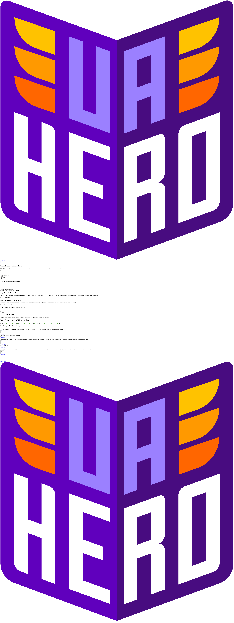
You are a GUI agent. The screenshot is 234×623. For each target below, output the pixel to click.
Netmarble (2, 337)
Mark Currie (2, 354)
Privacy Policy (3, 361)
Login (1, 261)
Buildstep (2, 357)
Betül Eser (2, 334)
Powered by (2, 260)
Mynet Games (3, 347)
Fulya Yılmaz (3, 344)
